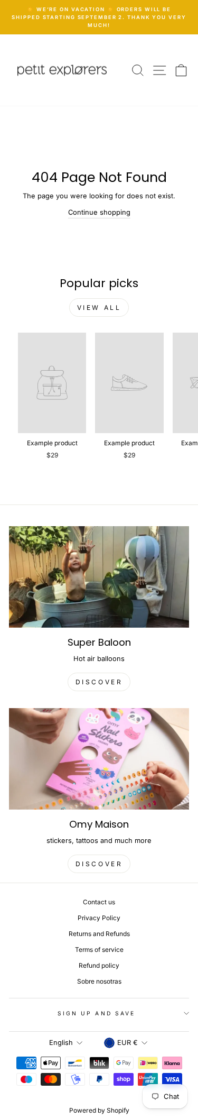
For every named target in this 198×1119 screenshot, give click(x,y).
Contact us (99, 902)
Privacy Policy (99, 918)
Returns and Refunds (99, 934)
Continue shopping (99, 212)
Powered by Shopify (99, 1110)
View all (99, 307)
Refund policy (99, 965)
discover (99, 682)
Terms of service (99, 949)
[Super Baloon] (99, 577)
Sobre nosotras (99, 981)
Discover (99, 864)
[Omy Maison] (99, 759)
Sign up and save (96, 1013)
